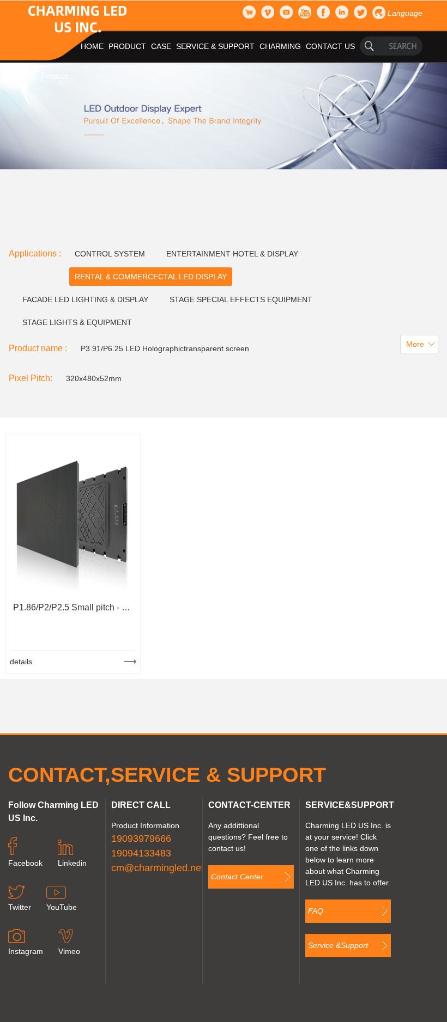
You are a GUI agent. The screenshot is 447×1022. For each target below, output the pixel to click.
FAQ (315, 911)
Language (405, 13)
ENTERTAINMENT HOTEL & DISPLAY (232, 253)
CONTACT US (330, 46)
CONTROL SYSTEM (110, 253)
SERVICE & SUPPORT (215, 46)
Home (18, 76)
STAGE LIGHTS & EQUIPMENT (77, 322)
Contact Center (237, 876)
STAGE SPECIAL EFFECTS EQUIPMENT (241, 299)
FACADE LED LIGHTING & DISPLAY (85, 299)
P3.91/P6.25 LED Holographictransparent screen (165, 348)
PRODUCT (127, 46)
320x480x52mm (94, 378)
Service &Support (338, 945)
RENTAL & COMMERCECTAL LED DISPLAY (151, 276)
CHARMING (280, 46)
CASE (161, 46)
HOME (92, 46)
